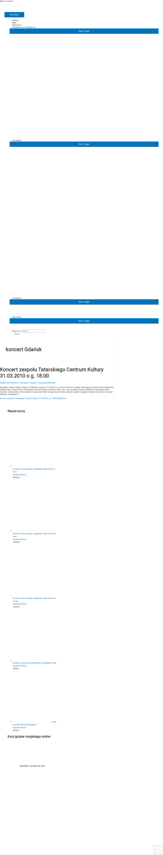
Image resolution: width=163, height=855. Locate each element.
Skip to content (6, 1)
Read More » (33, 398)
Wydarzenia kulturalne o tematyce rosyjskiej (18, 383)
